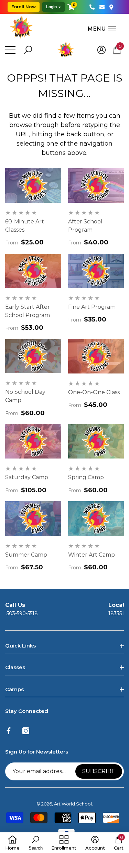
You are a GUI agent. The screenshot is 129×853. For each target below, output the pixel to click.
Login (51, 6)
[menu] (10, 50)
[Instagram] (25, 730)
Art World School (73, 804)
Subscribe (98, 771)
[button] (78, 29)
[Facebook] (8, 730)
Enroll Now (23, 6)
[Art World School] (21, 27)
